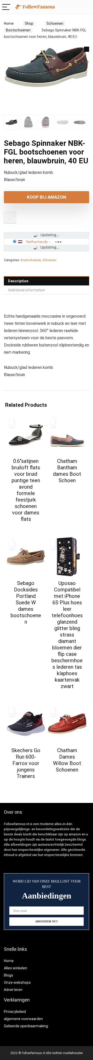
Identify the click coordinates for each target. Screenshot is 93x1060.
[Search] (75, 7)
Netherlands (37, 241)
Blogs (8, 975)
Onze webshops (17, 982)
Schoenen (55, 23)
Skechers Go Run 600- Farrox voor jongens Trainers (25, 763)
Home (9, 23)
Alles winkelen (15, 968)
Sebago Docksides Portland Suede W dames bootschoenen (26, 602)
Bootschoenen (18, 30)
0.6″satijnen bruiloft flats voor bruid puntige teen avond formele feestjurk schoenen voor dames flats (26, 490)
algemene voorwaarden (23, 1019)
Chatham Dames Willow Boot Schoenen (67, 760)
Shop (29, 23)
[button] (86, 49)
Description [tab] (18, 281)
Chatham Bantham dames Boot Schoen (67, 471)
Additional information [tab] (26, 290)
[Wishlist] (86, 7)
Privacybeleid (15, 1012)
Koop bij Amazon (46, 197)
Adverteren (13, 990)
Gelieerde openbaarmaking (26, 1026)
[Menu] (6, 7)
